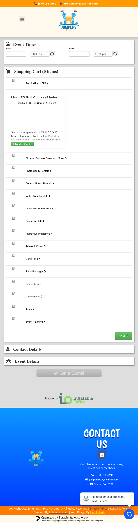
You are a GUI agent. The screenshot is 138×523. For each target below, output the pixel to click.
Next (122, 336)
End (71, 48)
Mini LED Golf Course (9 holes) (33, 97)
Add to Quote (23, 144)
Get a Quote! (71, 373)
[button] (22, 19)
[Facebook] (101, 454)
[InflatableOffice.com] (76, 398)
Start (9, 48)
